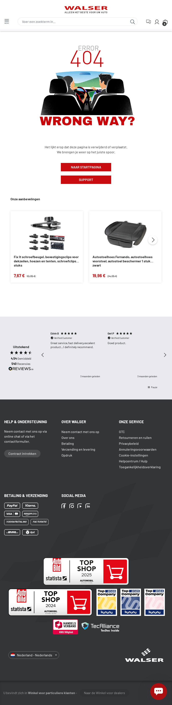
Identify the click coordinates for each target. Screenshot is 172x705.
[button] (43, 355)
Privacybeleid (129, 443)
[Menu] (6, 21)
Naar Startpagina (86, 167)
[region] (104, 355)
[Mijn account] (156, 21)
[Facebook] (64, 506)
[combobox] (73, 21)
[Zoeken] (133, 21)
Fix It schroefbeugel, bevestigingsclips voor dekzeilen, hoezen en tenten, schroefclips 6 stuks (46, 261)
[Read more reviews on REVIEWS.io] (21, 369)
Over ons (67, 438)
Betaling (67, 443)
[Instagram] (72, 506)
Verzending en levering (78, 449)
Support (86, 180)
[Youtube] (80, 506)
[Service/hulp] (148, 21)
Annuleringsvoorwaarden (137, 449)
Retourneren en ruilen (135, 438)
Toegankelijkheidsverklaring (140, 467)
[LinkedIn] (88, 506)
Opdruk (66, 455)
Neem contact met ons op (80, 432)
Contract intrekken (22, 453)
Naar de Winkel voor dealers (104, 693)
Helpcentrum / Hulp (133, 461)
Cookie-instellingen (133, 455)
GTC (122, 432)
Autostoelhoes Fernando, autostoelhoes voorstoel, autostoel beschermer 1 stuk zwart (122, 261)
